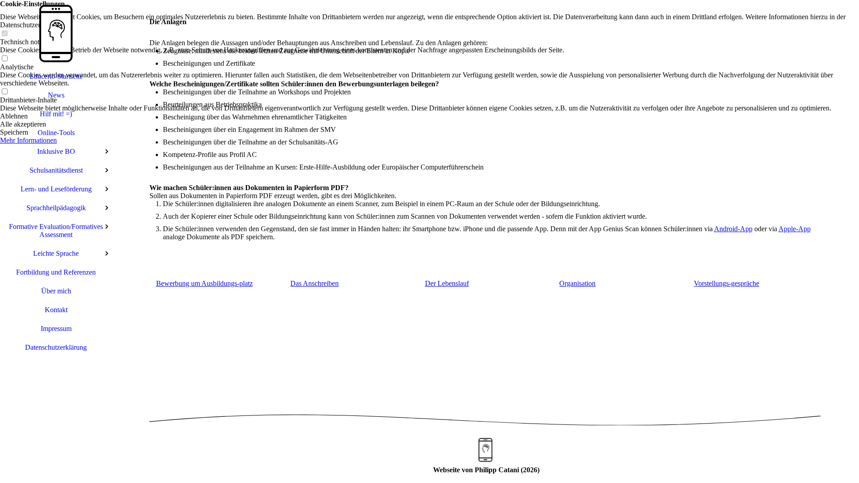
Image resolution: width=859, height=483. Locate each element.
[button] (429, 116)
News (56, 95)
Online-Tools (56, 132)
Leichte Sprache (56, 253)
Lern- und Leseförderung (56, 189)
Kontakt (56, 310)
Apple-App (794, 229)
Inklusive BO (56, 151)
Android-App (733, 229)
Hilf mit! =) (56, 114)
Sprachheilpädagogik (56, 208)
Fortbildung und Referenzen (56, 272)
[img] (56, 33)
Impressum (56, 328)
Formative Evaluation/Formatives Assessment (56, 230)
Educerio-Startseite (56, 76)
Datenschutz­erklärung (56, 347)
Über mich (56, 291)
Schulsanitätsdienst (56, 170)
